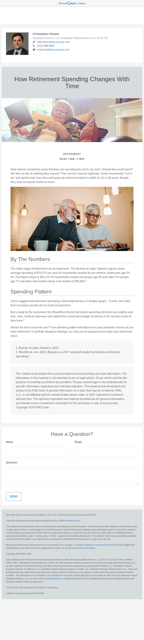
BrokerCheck (73, 521)
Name (9, 441)
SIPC (15, 563)
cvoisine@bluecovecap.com (53, 49)
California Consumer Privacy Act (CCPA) (103, 545)
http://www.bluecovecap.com (53, 41)
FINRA (9, 563)
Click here (11, 587)
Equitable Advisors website (58, 578)
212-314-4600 (116, 559)
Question (11, 462)
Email (78, 441)
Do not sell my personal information (78, 548)
